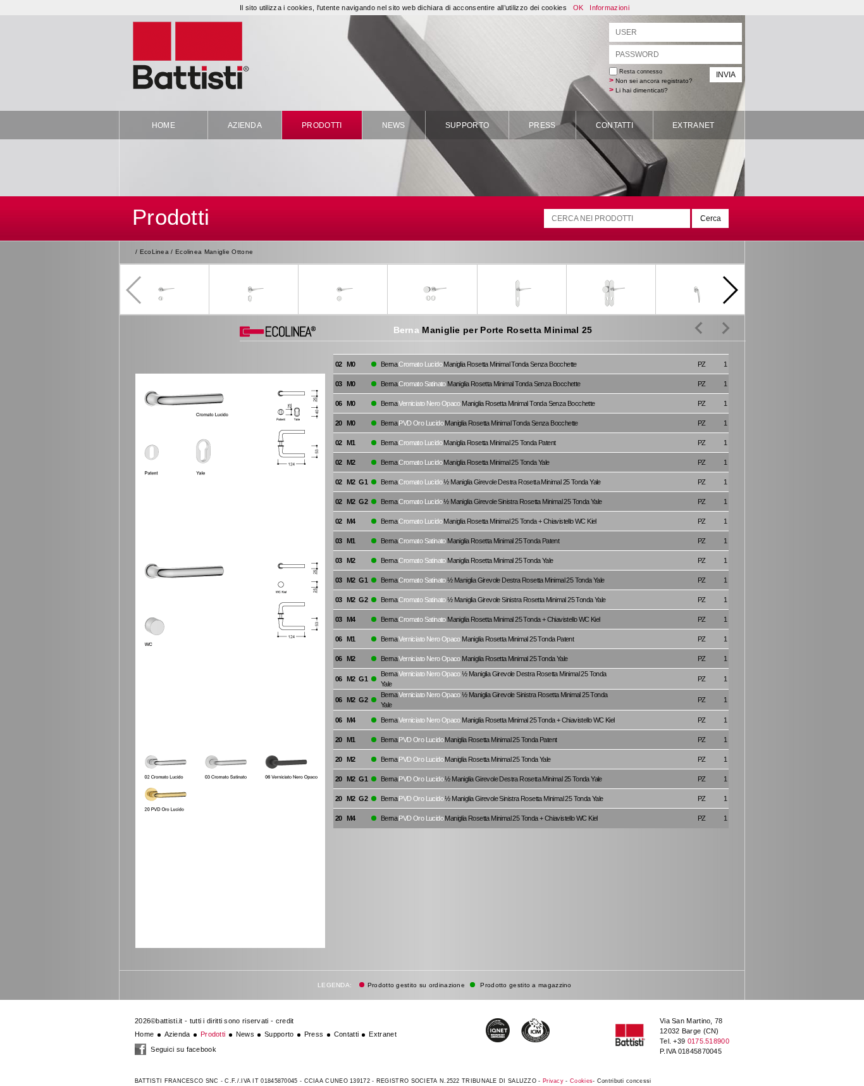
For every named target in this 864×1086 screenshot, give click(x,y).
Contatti (614, 125)
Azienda (245, 125)
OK (578, 7)
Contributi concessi (624, 1081)
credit (285, 1021)
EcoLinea (154, 251)
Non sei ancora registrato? (654, 80)
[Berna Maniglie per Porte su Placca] (716, 327)
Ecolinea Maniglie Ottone (214, 251)
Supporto (467, 125)
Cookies (581, 1081)
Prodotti (322, 125)
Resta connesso (639, 71)
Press (542, 125)
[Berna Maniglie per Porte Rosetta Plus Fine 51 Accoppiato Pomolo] (698, 327)
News (393, 125)
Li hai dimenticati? (641, 90)
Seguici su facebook (182, 1049)
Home (163, 125)
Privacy (553, 1081)
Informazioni (609, 7)
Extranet (693, 125)
